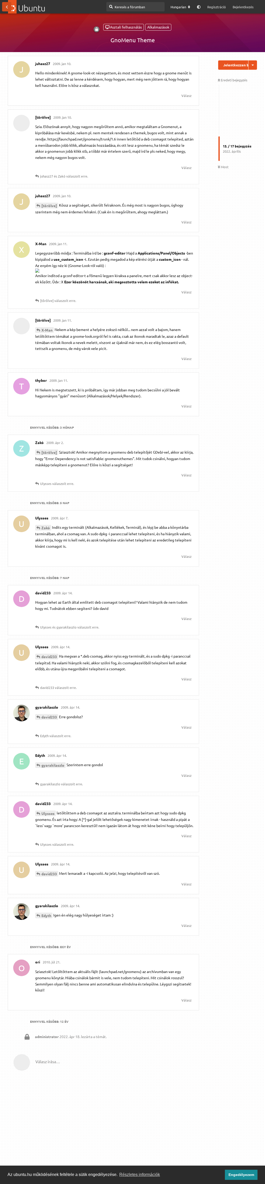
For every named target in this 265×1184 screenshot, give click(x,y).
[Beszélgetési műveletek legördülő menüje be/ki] (252, 65)
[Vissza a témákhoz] (6, 6)
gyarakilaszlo (52, 765)
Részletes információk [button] (139, 1174)
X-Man (47, 330)
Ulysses (48, 813)
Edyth (46, 915)
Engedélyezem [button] (241, 1175)
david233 (49, 656)
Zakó (45, 527)
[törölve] (49, 205)
